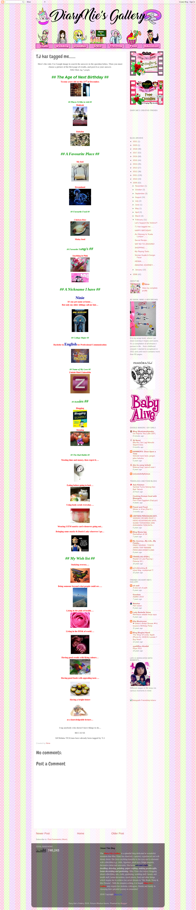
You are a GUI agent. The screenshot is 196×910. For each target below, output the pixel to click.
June (137, 205)
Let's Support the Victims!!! (146, 223)
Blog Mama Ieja (140, 532)
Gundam (137, 595)
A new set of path (140, 588)
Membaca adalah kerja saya (145, 615)
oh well (136, 586)
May (137, 208)
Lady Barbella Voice (142, 612)
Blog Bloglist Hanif (141, 633)
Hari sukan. (137, 606)
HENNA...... (139, 261)
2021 (135, 141)
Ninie (147, 284)
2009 (135, 183)
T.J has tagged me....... (144, 226)
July (137, 201)
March (138, 216)
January (139, 270)
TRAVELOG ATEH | (141, 557)
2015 (135, 160)
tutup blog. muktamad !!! (143, 570)
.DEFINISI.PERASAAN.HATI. (145, 516)
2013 (135, 168)
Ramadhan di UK (140, 534)
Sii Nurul (137, 440)
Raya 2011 (137, 648)
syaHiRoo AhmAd (141, 646)
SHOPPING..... (141, 248)
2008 (135, 274)
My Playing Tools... (143, 251)
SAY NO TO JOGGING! (145, 244)
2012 (135, 171)
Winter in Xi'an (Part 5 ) (142, 509)
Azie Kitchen (138, 485)
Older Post (117, 833)
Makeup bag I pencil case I (144, 467)
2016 (135, 156)
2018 (135, 149)
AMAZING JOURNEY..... (145, 265)
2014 (135, 164)
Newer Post (43, 833)
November (140, 186)
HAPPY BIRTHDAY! (143, 230)
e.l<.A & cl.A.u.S (140, 568)
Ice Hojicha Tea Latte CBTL (144, 434)
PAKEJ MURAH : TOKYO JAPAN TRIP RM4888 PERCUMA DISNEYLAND (143, 547)
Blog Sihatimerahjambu (143, 431)
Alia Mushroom (140, 621)
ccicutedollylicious (141, 474)
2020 (135, 145)
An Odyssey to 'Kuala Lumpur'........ (144, 235)
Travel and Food (140, 507)
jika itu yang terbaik (142, 465)
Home (80, 833)
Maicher (136, 603)
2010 (135, 179)
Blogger (124, 903)
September (140, 193)
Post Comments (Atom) (57, 839)
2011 (135, 175)
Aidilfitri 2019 (138, 597)
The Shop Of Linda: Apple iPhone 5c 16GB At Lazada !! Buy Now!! (145, 637)
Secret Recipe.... (142, 240)
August (138, 197)
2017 (135, 153)
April (137, 212)
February (139, 220)
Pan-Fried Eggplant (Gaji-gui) (145, 500)
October (139, 190)
